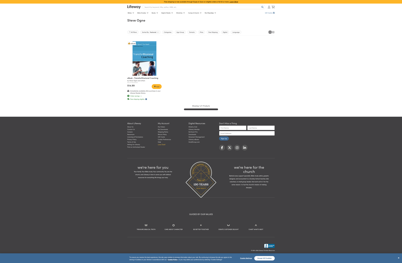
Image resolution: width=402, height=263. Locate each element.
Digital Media (166, 13)
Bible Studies (141, 13)
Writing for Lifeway (133, 144)
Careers (130, 132)
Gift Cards (161, 137)
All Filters (134, 32)
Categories (167, 32)
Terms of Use (131, 142)
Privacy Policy (132, 139)
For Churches (209, 13)
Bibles (130, 13)
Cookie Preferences (164, 139)
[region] (201, 258)
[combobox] (203, 7)
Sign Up (224, 138)
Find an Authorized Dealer (136, 147)
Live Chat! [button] (161, 144)
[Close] (398, 258)
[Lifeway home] (134, 7)
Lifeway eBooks (194, 139)
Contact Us (131, 129)
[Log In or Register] (269, 7)
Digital (225, 32)
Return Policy (162, 134)
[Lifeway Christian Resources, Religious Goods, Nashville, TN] (269, 246)
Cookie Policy (173, 259)
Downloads (192, 134)
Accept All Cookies (264, 258)
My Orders (161, 127)
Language (236, 32)
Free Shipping (213, 32)
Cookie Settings (246, 258)
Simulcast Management (197, 137)
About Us (130, 127)
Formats (192, 32)
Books (154, 13)
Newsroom (130, 134)
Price (201, 32)
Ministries (179, 13)
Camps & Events (193, 13)
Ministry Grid (193, 127)
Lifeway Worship (194, 129)
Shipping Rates (163, 132)
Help (159, 142)
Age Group (180, 32)
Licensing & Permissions (135, 137)
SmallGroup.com (194, 142)
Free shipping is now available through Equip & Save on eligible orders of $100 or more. (201, 2)
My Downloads (163, 129)
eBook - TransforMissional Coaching (142, 78)
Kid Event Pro (193, 132)
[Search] (262, 7)
